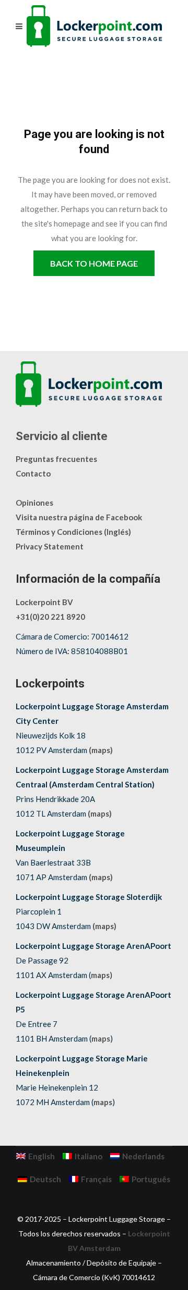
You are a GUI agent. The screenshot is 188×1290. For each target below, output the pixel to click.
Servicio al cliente (62, 436)
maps (100, 975)
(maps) (101, 750)
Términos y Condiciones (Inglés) (73, 531)
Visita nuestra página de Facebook (79, 517)
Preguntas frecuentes (56, 459)
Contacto (33, 473)
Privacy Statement (50, 546)
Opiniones (34, 502)
